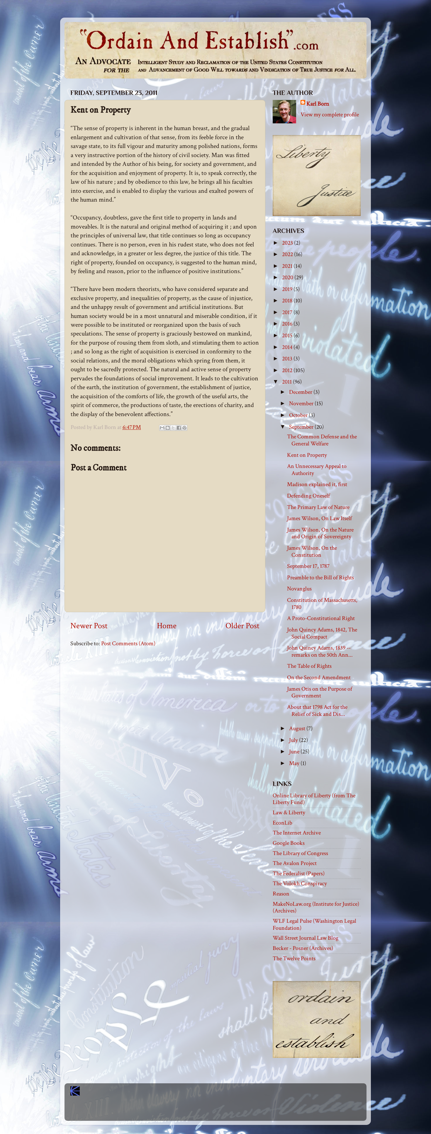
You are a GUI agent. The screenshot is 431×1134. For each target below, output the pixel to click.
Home (167, 626)
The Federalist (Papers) (299, 873)
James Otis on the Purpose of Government (319, 692)
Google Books (289, 843)
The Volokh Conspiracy (300, 883)
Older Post (242, 626)
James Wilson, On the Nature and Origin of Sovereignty (320, 533)
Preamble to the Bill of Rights (320, 577)
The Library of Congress (300, 853)
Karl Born (317, 104)
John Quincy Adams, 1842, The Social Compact (322, 633)
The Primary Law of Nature (318, 507)
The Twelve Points (294, 958)
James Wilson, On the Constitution (312, 551)
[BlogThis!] (168, 428)
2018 (287, 300)
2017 (287, 312)
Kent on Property (307, 455)
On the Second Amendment (319, 677)
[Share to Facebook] (179, 428)
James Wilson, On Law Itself (319, 518)
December (301, 392)
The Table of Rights (309, 666)
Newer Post (89, 626)
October (299, 415)
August (297, 728)
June (295, 751)
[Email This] (162, 428)
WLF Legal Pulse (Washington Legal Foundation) (314, 924)
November (302, 403)
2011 (287, 382)
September (302, 427)
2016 (287, 324)
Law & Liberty (289, 812)
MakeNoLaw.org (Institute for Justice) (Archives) (316, 907)
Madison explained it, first (317, 484)
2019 (287, 289)
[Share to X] (173, 428)
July (294, 740)
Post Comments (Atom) (128, 643)
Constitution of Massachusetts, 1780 (322, 603)
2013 (287, 358)
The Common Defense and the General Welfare (322, 440)
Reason (281, 894)
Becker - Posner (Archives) (303, 948)
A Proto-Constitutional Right (321, 618)
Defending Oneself (308, 496)
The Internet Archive (297, 833)
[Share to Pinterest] (184, 428)
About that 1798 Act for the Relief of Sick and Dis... (317, 710)
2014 (287, 347)
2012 (287, 370)
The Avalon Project (295, 863)
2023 (288, 243)
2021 (287, 266)
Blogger (228, 1110)
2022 (288, 254)
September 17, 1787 (308, 566)
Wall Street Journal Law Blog (305, 938)
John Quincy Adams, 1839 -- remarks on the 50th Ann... (320, 651)
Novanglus (299, 588)
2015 (287, 335)
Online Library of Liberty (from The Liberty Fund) (314, 799)
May (295, 763)
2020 (288, 277)
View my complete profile (330, 114)
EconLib (282, 823)
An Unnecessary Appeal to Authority (317, 469)
